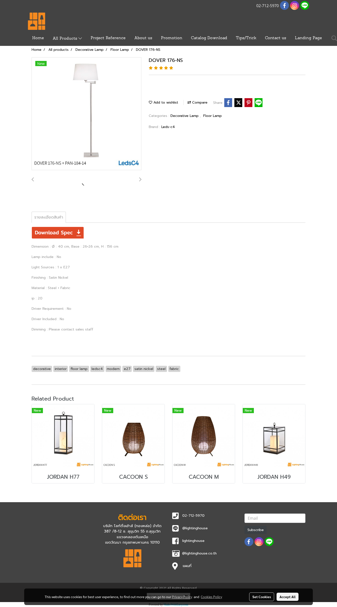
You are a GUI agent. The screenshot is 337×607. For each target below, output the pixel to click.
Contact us (275, 38)
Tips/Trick (246, 38)
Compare (199, 102)
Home (38, 38)
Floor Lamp (212, 115)
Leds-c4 (168, 126)
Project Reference (108, 38)
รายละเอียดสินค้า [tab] (48, 217)
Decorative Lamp (185, 115)
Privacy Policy (182, 596)
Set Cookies (261, 596)
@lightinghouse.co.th (199, 553)
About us (143, 38)
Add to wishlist (165, 102)
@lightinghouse (195, 528)
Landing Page (308, 38)
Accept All (288, 596)
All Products (65, 39)
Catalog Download (209, 38)
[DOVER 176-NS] (86, 113)
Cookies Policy (211, 596)
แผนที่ (187, 566)
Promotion (171, 38)
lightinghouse (193, 540)
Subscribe (255, 530)
